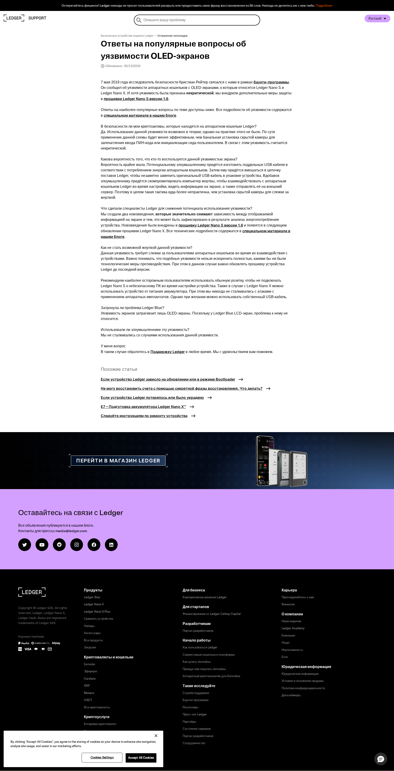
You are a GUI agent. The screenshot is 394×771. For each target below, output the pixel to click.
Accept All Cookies (141, 758)
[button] (380, 759)
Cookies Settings (102, 757)
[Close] (156, 736)
